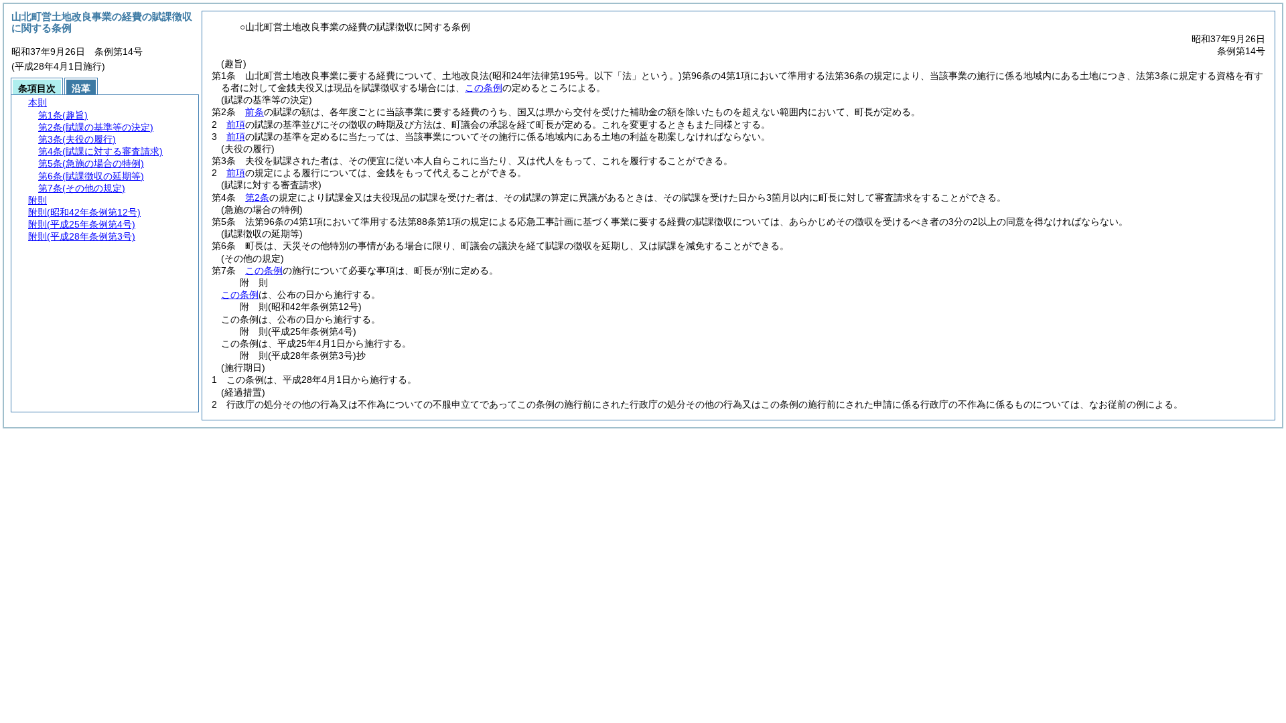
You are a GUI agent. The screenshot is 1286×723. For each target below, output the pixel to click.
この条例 (483, 87)
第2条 (257, 197)
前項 (235, 124)
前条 (254, 111)
